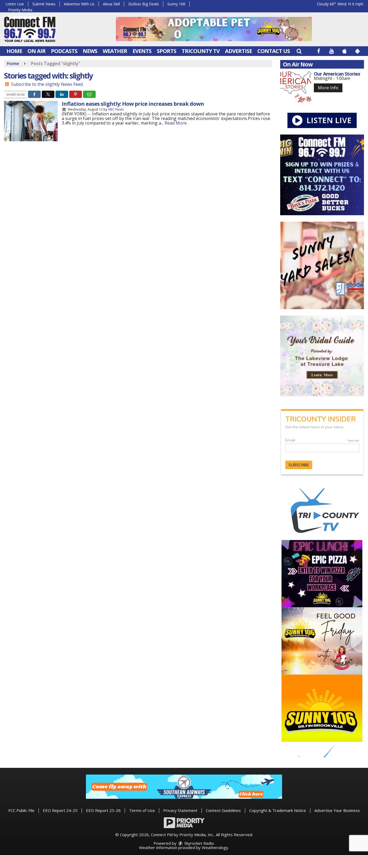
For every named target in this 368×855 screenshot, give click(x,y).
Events (142, 51)
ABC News (116, 109)
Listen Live (14, 3)
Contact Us (273, 51)
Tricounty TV (201, 51)
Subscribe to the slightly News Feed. (47, 84)
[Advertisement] (214, 29)
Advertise (238, 51)
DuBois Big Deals (143, 3)
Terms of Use (142, 810)
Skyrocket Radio (198, 843)
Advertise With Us (79, 3)
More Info (328, 88)
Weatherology (215, 847)
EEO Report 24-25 (60, 810)
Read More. (176, 123)
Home (14, 51)
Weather (115, 51)
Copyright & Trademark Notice (277, 810)
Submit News (43, 3)
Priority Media (20, 9)
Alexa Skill (111, 3)
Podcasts (64, 51)
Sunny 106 (176, 3)
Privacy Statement (180, 810)
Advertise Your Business (337, 810)
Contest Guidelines (223, 810)
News (90, 51)
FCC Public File (21, 810)
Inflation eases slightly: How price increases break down (133, 103)
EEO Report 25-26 (103, 810)
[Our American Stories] (295, 86)
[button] (299, 51)
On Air (36, 51)
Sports (166, 51)
